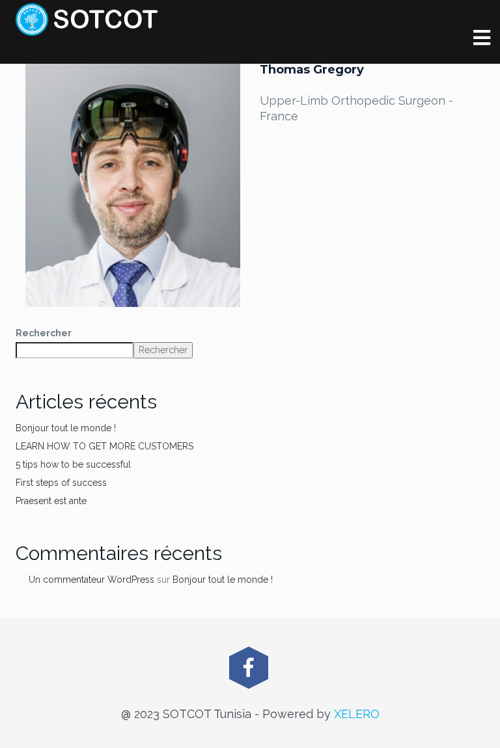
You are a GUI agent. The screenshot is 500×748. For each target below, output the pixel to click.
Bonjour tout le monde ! (66, 428)
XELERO (357, 714)
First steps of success (61, 482)
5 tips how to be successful (73, 464)
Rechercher (44, 333)
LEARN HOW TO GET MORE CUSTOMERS (104, 446)
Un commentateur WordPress (91, 579)
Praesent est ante (51, 501)
